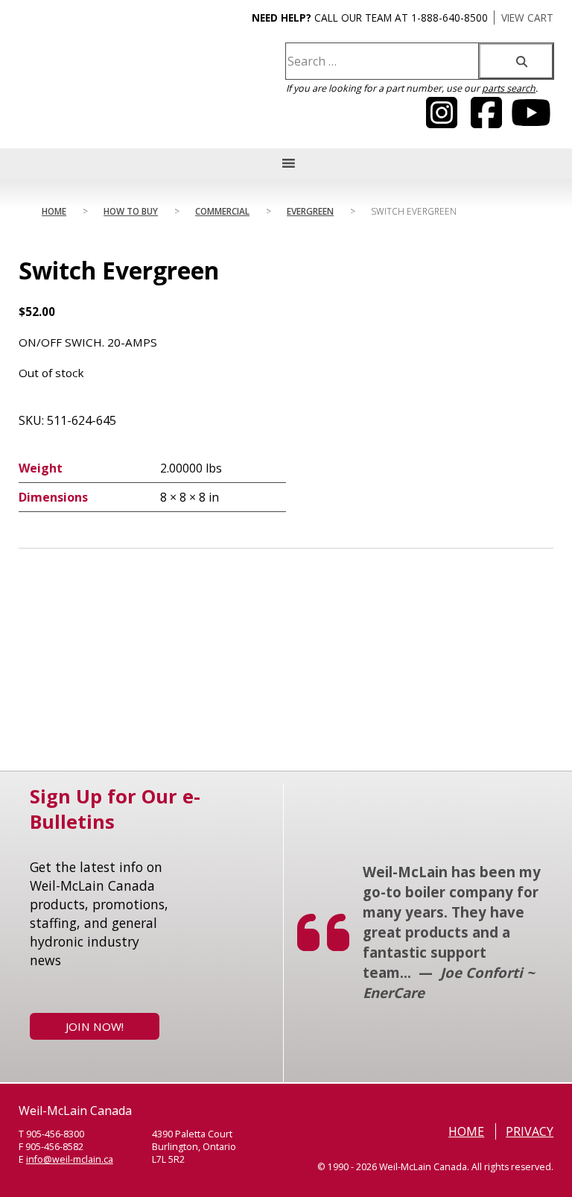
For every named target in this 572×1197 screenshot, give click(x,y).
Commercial (222, 211)
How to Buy (131, 211)
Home (54, 211)
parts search (509, 88)
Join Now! (95, 1026)
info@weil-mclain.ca (69, 1159)
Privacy (529, 1131)
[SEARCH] (516, 61)
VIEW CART (527, 17)
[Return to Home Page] (92, 86)
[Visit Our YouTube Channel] (441, 121)
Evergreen (310, 211)
